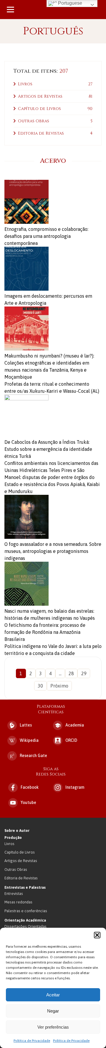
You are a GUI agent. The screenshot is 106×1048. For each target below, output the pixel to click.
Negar (53, 1010)
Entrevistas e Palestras (25, 887)
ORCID (71, 740)
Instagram (74, 787)
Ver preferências (53, 1027)
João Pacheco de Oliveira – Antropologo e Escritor (53, 9)
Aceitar (53, 994)
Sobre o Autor (16, 830)
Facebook (30, 787)
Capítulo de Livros (39, 108)
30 (40, 685)
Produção (13, 837)
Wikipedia (29, 740)
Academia (74, 725)
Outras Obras (33, 121)
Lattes (26, 725)
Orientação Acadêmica (25, 920)
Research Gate (33, 755)
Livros (25, 84)
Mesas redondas (18, 902)
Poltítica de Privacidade (32, 1041)
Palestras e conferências (25, 911)
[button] (97, 935)
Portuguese (69, 3)
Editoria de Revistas (41, 133)
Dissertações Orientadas (25, 926)
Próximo (59, 685)
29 (84, 673)
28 (71, 673)
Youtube (28, 802)
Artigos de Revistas (40, 96)
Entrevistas (13, 893)
